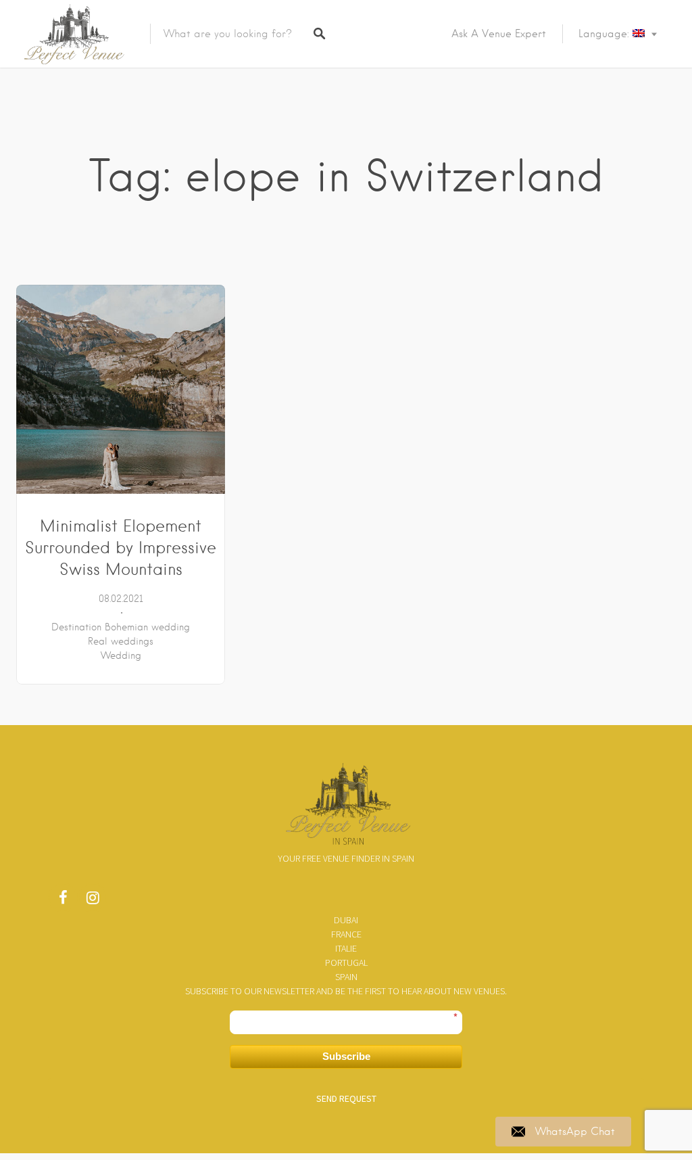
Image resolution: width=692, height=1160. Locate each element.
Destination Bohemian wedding (120, 627)
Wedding (121, 655)
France (346, 934)
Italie (346, 948)
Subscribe (346, 1056)
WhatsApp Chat (575, 1132)
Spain (346, 977)
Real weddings (120, 641)
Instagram (92, 901)
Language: (605, 34)
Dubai (346, 920)
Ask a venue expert (498, 34)
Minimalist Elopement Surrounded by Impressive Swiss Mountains (120, 547)
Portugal (346, 962)
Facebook (62, 901)
